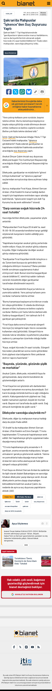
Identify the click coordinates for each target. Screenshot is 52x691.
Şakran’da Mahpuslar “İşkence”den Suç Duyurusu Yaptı (25, 24)
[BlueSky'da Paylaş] (29, 92)
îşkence (8, 501)
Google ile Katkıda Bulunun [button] (29, 594)
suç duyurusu (20, 150)
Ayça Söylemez (20, 523)
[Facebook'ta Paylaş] (9, 92)
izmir (27, 501)
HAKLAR (9, 14)
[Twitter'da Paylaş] (15, 92)
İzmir (4, 136)
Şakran (12, 136)
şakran (25, 506)
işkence (33, 140)
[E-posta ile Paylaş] (42, 92)
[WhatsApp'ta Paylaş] (22, 92)
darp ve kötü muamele (13, 511)
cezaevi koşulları (11, 506)
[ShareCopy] (35, 92)
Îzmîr (18, 501)
